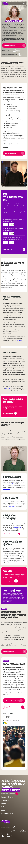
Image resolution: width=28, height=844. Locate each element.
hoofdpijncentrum (17, 527)
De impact (3, 803)
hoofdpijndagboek (10, 484)
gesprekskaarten (12, 506)
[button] (23, 3)
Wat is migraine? (5, 800)
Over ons (3, 810)
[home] (5, 3)
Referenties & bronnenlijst (7, 813)
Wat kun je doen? (5, 807)
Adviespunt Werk (9, 388)
